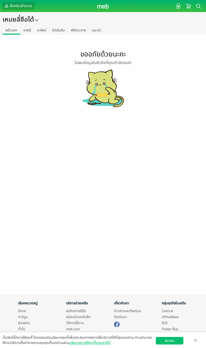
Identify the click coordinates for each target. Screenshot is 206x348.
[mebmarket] (117, 324)
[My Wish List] (178, 6)
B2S (165, 323)
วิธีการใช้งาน (75, 323)
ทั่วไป (21, 329)
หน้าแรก (11, 30)
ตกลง (169, 340)
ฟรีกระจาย (78, 30)
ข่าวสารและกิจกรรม (127, 311)
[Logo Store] (103, 6)
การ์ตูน (23, 317)
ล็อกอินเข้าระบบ (20, 6)
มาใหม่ (41, 30)
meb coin (73, 329)
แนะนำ (96, 30)
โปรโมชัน (58, 30)
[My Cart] (188, 6)
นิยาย (22, 311)
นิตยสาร (24, 323)
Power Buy (170, 329)
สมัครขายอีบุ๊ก (76, 311)
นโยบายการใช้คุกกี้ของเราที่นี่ (90, 342)
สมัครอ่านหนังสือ (78, 317)
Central (167, 311)
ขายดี (27, 30)
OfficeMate (170, 317)
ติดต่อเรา (120, 317)
